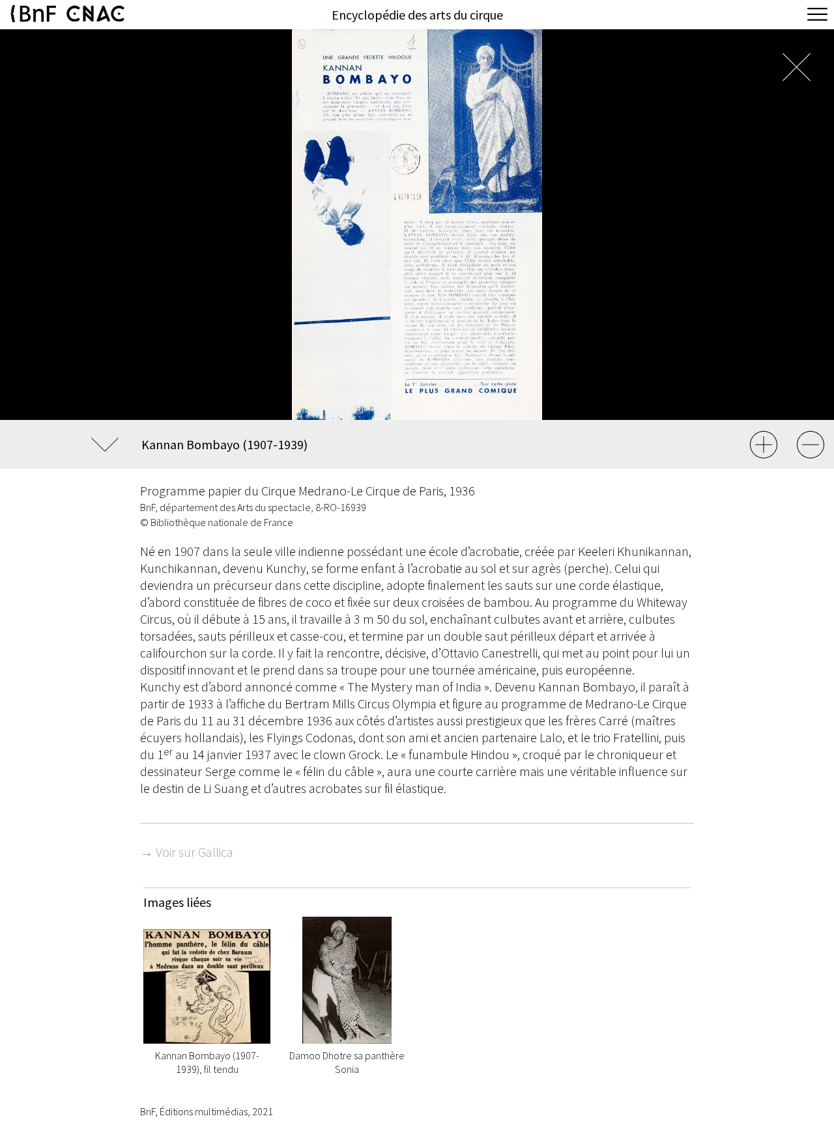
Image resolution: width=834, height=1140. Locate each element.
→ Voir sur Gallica (186, 852)
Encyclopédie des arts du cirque (417, 15)
